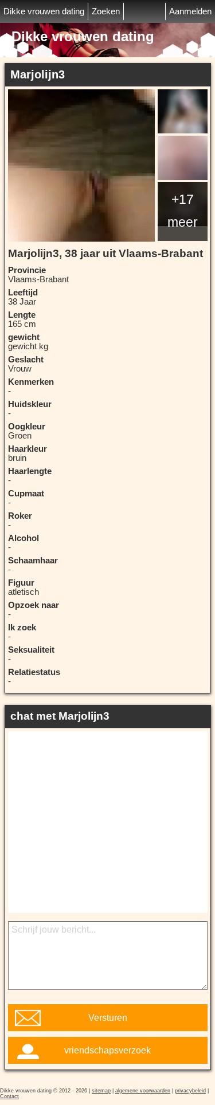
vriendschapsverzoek (107, 1050)
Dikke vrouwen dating (43, 11)
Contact (9, 1096)
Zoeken (106, 11)
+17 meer (182, 211)
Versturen (107, 1018)
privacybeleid (190, 1091)
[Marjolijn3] (81, 165)
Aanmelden (190, 11)
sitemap (101, 1091)
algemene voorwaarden (142, 1091)
